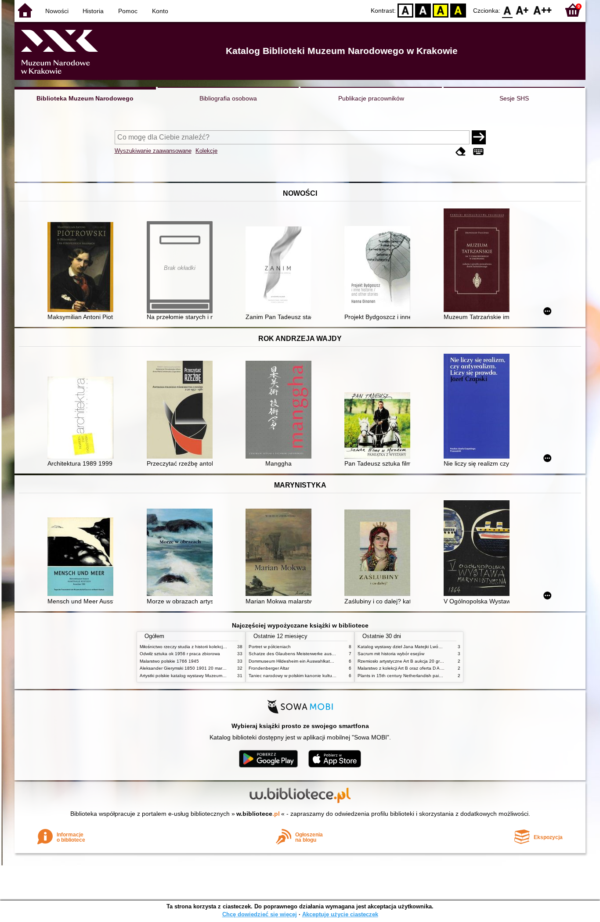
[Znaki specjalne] (478, 151)
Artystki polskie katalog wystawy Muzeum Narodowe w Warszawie (205, 675)
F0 (507, 10)
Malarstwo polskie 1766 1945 (169, 661)
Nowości (57, 10)
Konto (160, 10)
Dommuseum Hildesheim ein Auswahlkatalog (294, 661)
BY (458, 10)
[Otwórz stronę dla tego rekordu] (82, 268)
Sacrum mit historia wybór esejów (391, 653)
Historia (93, 10)
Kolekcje (206, 150)
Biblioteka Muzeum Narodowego (85, 98)
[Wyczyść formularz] (461, 151)
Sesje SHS (514, 98)
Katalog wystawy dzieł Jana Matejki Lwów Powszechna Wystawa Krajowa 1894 (437, 646)
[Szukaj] (479, 137)
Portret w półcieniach (270, 646)
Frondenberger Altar (269, 668)
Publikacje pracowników (371, 98)
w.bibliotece (258, 813)
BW (423, 10)
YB (440, 10)
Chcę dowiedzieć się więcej (259, 914)
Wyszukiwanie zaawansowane (153, 150)
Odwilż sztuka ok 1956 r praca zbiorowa (180, 653)
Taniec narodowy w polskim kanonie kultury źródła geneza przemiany (318, 675)
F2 (543, 10)
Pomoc (127, 10)
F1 (522, 10)
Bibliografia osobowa (228, 98)
